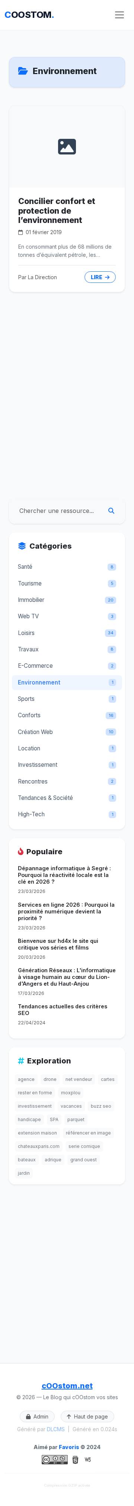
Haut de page (90, 1416)
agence (26, 1079)
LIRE (97, 277)
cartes (108, 1079)
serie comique (84, 1146)
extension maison (37, 1133)
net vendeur (79, 1079)
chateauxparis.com (39, 1146)
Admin (40, 1416)
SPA (54, 1119)
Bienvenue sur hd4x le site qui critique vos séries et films (58, 944)
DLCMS (56, 1429)
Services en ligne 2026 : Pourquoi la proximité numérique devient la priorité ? (66, 911)
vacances (71, 1106)
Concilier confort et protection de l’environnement (56, 210)
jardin (24, 1173)
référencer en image (88, 1133)
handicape (29, 1119)
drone (50, 1079)
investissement (35, 1106)
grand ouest (83, 1159)
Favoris (69, 1447)
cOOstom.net (67, 1385)
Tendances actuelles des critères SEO (62, 1009)
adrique (53, 1159)
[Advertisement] (67, 422)
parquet (75, 1119)
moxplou (70, 1092)
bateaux (27, 1159)
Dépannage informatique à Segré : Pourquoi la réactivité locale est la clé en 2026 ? (64, 875)
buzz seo (101, 1106)
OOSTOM (29, 14)
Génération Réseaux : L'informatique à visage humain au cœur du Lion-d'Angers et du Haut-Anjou (67, 977)
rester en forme (35, 1092)
